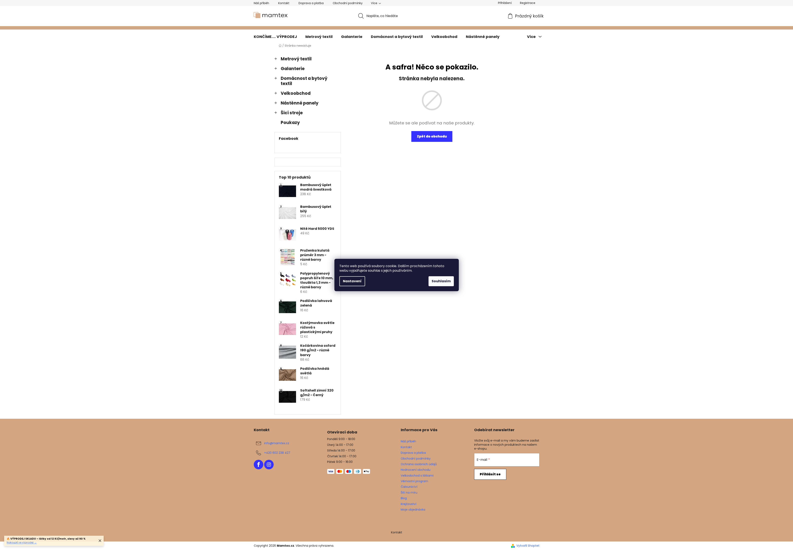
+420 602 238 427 (277, 453)
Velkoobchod (296, 93)
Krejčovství (408, 504)
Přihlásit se (490, 474)
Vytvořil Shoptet (527, 546)
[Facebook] (258, 464)
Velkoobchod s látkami (417, 475)
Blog (404, 498)
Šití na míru (409, 492)
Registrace (527, 3)
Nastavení (352, 281)
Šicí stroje (292, 113)
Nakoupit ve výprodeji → (22, 542)
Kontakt (283, 3)
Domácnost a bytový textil (304, 80)
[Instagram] (269, 464)
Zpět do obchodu (432, 136)
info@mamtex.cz (276, 443)
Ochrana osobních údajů (419, 464)
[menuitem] (275, 37)
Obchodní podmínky (348, 3)
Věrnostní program (414, 481)
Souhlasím (441, 281)
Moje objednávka (413, 509)
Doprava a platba (311, 3)
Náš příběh (261, 3)
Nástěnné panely (299, 103)
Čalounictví (409, 487)
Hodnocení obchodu (415, 470)
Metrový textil (296, 59)
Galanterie (293, 69)
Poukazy (290, 122)
